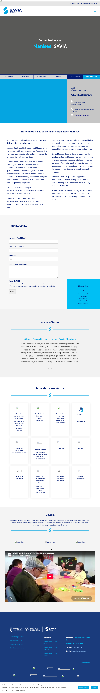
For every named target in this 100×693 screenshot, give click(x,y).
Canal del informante (17, 648)
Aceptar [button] (94, 687)
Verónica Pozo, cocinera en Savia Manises (50, 340)
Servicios (25, 76)
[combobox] (11, 259)
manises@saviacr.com (81, 115)
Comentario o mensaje (18, 264)
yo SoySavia (41, 76)
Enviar (12, 291)
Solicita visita (75, 76)
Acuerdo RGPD (15, 281)
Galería (58, 76)
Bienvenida (8, 76)
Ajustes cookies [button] (83, 687)
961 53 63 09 (91, 76)
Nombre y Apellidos (17, 238)
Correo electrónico (17, 247)
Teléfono (13, 255)
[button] (48, 549)
